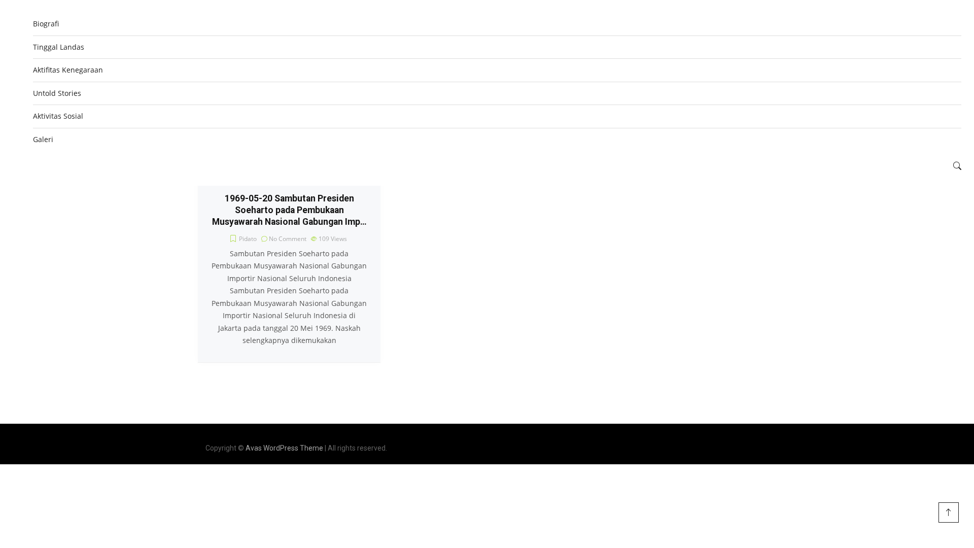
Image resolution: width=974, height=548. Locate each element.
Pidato (248, 238)
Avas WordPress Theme (284, 448)
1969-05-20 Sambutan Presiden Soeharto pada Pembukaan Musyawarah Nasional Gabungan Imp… (289, 210)
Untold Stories (57, 93)
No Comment (287, 238)
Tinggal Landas (58, 47)
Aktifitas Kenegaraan (68, 70)
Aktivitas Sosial (58, 116)
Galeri (43, 139)
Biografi (46, 23)
